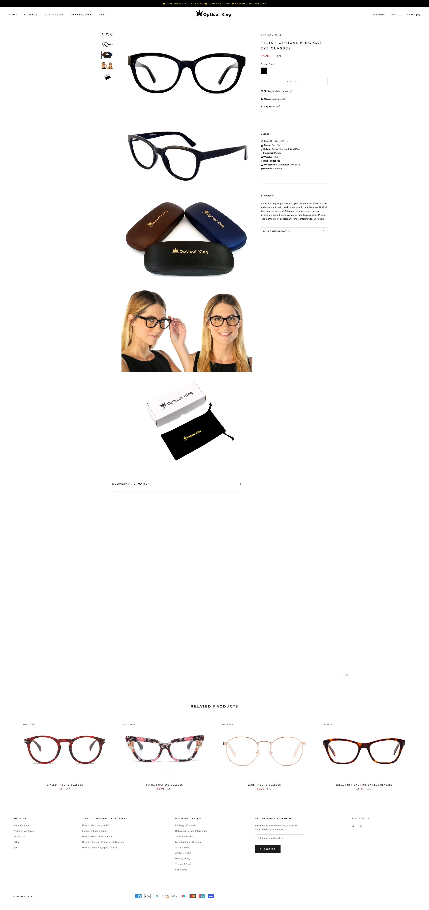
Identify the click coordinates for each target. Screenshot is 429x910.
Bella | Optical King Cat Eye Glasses (364, 785)
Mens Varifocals (22, 825)
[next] (418, 752)
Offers (16, 842)
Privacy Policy (182, 858)
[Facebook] (353, 827)
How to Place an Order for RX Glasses (103, 842)
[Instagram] (361, 827)
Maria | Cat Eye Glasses (164, 785)
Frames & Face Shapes (94, 831)
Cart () (414, 14)
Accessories (81, 14)
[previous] (10, 752)
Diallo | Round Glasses (65, 785)
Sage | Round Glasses (264, 785)
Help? (104, 14)
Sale (15, 847)
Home (12, 14)
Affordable (19, 836)
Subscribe (268, 849)
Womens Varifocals (24, 831)
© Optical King (24, 896)
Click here (319, 218)
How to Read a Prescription (97, 836)
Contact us (181, 869)
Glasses (31, 14)
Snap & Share (182, 847)
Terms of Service (184, 864)
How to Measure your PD (96, 825)
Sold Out (294, 81)
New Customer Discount (188, 842)
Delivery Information (131, 483)
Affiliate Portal (183, 853)
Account (379, 14)
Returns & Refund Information (191, 831)
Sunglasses (54, 14)
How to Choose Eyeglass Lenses (99, 847)
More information (277, 231)
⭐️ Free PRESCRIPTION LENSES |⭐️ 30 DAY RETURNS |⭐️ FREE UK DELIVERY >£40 (214, 3)
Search (396, 14)
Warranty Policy (184, 836)
